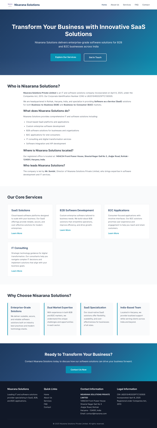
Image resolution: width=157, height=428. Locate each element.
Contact (146, 5)
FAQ (136, 5)
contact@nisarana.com (96, 413)
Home (104, 5)
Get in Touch (95, 57)
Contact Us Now (78, 369)
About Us (115, 5)
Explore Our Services (65, 57)
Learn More (16, 233)
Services (127, 5)
